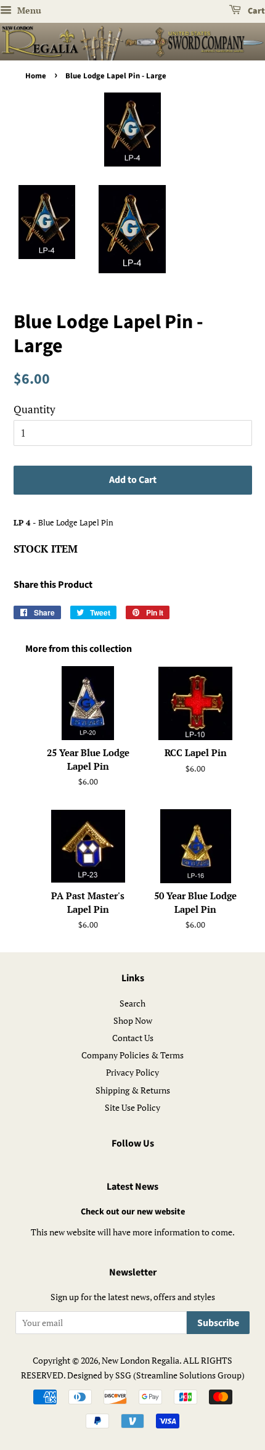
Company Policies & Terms (132, 1055)
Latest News (132, 1186)
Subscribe (218, 1323)
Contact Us (132, 1038)
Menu (28, 10)
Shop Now (132, 1020)
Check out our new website (133, 1211)
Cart (255, 11)
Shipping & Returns (133, 1090)
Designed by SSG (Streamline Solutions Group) (156, 1375)
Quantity (34, 409)
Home (35, 75)
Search (132, 1003)
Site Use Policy (132, 1107)
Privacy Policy (132, 1072)
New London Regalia (140, 1360)
